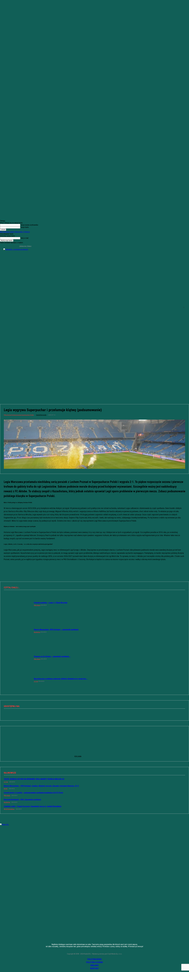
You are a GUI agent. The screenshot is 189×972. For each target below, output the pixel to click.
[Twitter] (8, 246)
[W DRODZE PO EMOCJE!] (21, 307)
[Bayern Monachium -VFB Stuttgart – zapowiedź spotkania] (18, 630)
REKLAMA (94, 965)
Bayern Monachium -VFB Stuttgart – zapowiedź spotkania (56, 629)
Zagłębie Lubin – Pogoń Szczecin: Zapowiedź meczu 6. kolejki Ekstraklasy (32, 806)
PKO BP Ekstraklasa (9, 809)
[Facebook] (1, 246)
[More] (102, 713)
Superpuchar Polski (28, 415)
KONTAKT (94, 968)
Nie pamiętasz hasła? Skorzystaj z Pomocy (15, 232)
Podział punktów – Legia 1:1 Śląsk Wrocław (50, 603)
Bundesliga (37, 632)
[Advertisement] (94, 383)
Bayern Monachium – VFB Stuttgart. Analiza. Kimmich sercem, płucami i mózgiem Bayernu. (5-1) (41, 786)
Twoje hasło (24, 227)
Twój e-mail (24, 238)
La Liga (36, 681)
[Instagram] (5, 246)
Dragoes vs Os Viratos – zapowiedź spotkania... (52, 656)
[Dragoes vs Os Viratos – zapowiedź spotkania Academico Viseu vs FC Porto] (18, 657)
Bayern (6, 788)
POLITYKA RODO (94, 959)
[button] (184, 307)
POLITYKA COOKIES (94, 962)
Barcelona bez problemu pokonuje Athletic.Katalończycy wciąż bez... (61, 679)
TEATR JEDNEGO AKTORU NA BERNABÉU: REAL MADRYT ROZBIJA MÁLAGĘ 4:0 (34, 779)
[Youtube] (12, 246)
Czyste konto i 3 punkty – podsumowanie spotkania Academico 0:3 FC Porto (33, 793)
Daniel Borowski (41, 415)
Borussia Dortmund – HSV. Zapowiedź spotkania (22, 799)
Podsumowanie (16, 415)
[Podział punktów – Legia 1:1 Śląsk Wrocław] (18, 604)
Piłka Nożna (7, 415)
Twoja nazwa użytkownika (29, 225)
